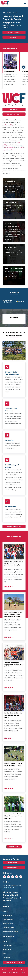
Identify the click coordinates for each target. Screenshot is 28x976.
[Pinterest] (20, 876)
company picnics (11, 147)
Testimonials (7, 949)
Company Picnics (8, 919)
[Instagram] (8, 876)
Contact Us (6, 957)
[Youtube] (16, 876)
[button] (25, 3)
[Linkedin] (4, 876)
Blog (4, 953)
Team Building (7, 915)
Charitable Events (8, 927)
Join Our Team (7, 945)
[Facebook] (12, 876)
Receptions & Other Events (11, 931)
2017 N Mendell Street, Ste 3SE (12, 885)
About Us (6, 941)
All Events (6, 911)
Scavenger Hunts (8, 923)
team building (9, 125)
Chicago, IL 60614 (8, 887)
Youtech (22, 972)
